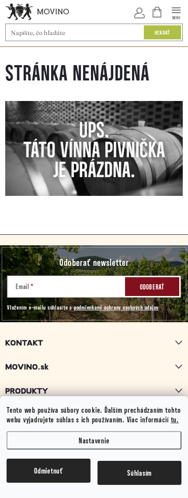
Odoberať (152, 286)
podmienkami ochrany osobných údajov (116, 307)
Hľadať (163, 32)
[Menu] (176, 11)
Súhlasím (139, 472)
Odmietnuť (48, 470)
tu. (175, 419)
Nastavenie (94, 440)
